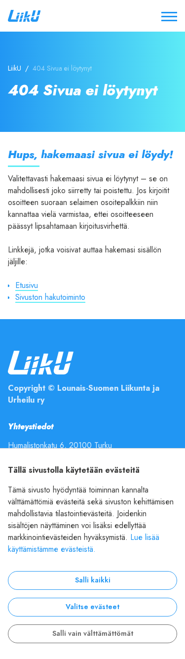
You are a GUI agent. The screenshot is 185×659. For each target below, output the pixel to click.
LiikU (14, 68)
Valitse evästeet (92, 607)
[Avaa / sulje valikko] (169, 16)
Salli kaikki (93, 580)
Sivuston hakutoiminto (50, 297)
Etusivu (26, 285)
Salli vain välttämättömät (92, 633)
